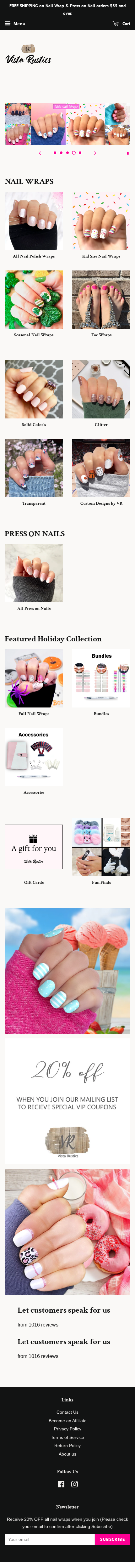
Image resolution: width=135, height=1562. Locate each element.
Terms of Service (67, 1437)
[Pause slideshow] (128, 153)
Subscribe (112, 1539)
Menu (18, 23)
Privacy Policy (67, 1429)
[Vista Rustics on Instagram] (74, 1485)
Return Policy (67, 1445)
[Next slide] (95, 153)
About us (67, 1454)
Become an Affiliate (68, 1420)
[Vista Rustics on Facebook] (61, 1485)
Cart (125, 23)
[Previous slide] (40, 153)
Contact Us (67, 1412)
